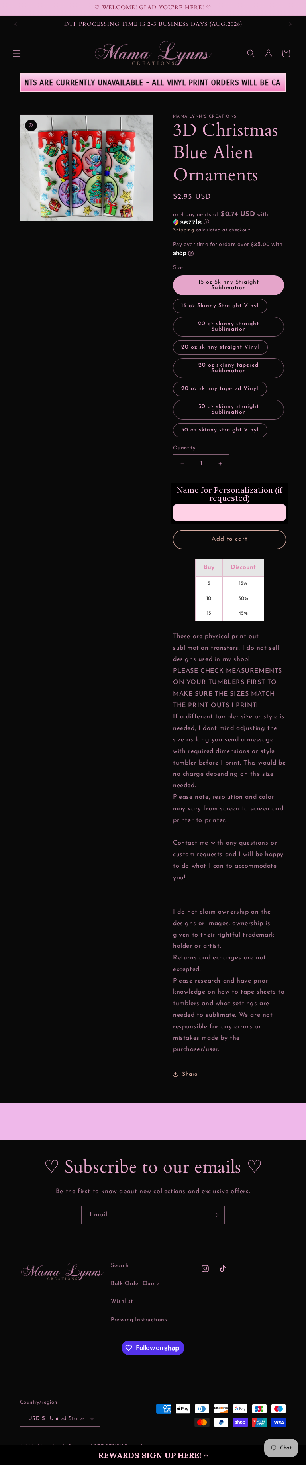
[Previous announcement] (15, 24)
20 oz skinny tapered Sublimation (228, 368)
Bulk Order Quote (135, 1284)
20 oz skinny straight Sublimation (228, 326)
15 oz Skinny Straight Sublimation (228, 285)
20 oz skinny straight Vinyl (220, 347)
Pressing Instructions (139, 1320)
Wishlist (122, 1301)
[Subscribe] (215, 1215)
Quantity (184, 448)
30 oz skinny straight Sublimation (228, 409)
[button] (153, 1455)
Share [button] (190, 1074)
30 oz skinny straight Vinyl (220, 430)
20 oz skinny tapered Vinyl (220, 389)
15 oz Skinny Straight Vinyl (220, 306)
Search (120, 1266)
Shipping (183, 230)
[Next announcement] (290, 24)
